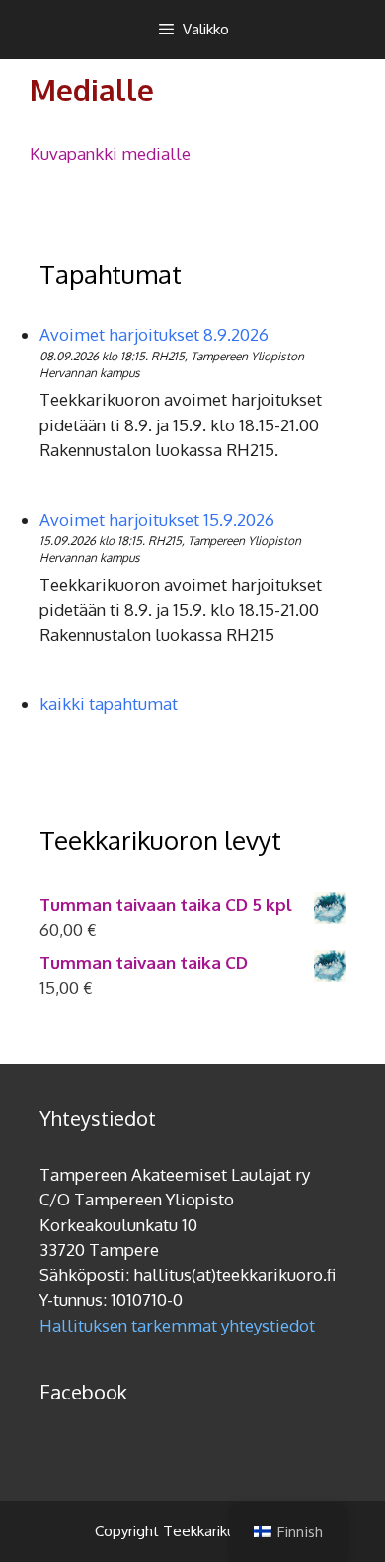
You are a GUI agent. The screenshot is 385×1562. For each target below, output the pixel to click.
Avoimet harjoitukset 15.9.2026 (156, 519)
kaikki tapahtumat (108, 703)
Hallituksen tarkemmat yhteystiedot (177, 1325)
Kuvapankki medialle (110, 153)
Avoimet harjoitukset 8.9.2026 (154, 334)
